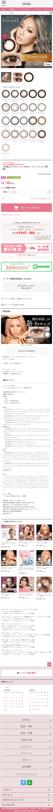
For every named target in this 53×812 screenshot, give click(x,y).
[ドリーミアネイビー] (24, 91)
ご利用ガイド (7, 790)
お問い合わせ (7, 795)
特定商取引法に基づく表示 (13, 800)
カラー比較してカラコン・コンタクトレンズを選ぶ (17, 635)
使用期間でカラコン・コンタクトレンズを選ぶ (37, 616)
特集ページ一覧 (10, 640)
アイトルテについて (26, 774)
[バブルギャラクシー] (33, 104)
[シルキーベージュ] (42, 117)
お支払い (26, 719)
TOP (2, 609)
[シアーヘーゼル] (6, 131)
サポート (26, 760)
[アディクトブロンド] (24, 117)
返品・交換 (26, 733)
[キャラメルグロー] (6, 104)
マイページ (26, 753)
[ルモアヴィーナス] (42, 104)
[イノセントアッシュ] (15, 104)
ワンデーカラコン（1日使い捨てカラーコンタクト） (17, 618)
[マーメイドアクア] (15, 117)
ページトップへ (49, 664)
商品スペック (8, 380)
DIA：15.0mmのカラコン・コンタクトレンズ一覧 (16, 627)
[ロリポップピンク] (6, 117)
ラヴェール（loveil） (26, 348)
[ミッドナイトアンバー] (33, 117)
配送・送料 (26, 726)
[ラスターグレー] (6, 144)
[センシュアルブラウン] (42, 131)
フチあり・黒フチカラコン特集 (43, 652)
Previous (4, 41)
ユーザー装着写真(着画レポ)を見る (17, 279)
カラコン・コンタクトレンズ (14, 609)
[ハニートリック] (33, 91)
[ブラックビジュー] (42, 91)
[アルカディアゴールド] (15, 91)
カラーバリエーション (12, 87)
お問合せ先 (26, 740)
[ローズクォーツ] (24, 104)
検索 (51, 13)
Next (48, 41)
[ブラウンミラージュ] (15, 131)
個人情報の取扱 (8, 805)
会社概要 (26, 766)
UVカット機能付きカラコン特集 (25, 640)
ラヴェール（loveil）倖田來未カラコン (13, 611)
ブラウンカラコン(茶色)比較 (42, 635)
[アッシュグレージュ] (24, 131)
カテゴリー (26, 746)
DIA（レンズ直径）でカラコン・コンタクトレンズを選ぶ (19, 625)
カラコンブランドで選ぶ (31, 609)
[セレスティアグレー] (6, 91)
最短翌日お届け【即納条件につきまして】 (18, 645)
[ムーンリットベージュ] (33, 131)
